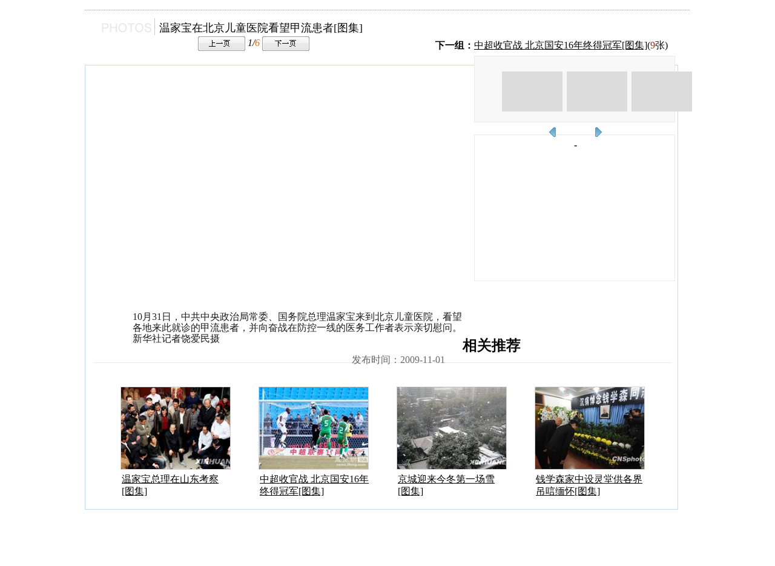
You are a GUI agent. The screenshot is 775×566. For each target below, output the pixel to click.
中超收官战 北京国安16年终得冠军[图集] (560, 45)
